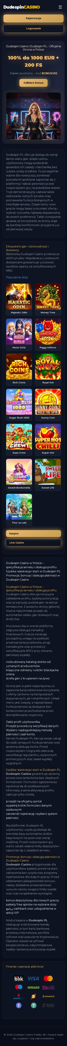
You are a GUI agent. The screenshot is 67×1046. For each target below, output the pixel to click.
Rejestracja (33, 18)
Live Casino (16, 542)
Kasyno (14, 533)
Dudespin (21, 7)
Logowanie (33, 28)
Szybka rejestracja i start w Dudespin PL (33, 571)
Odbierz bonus (33, 82)
